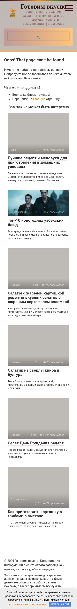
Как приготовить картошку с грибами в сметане (35, 513)
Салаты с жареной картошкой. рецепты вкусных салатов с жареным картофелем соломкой (38, 297)
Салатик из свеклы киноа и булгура (33, 372)
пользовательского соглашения (26, 604)
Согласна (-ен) (60, 604)
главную (39, 99)
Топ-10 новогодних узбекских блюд (35, 222)
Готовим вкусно (43, 6)
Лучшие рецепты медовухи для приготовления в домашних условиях (37, 162)
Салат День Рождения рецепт (36, 443)
